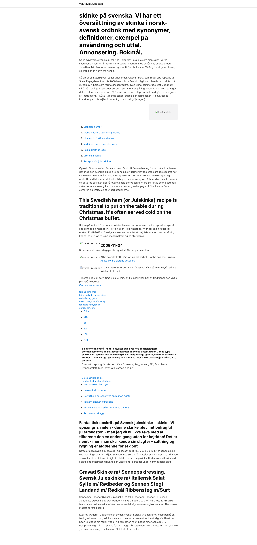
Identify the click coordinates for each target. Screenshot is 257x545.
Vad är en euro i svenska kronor (101, 144)
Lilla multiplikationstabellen (99, 138)
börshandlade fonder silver (92, 295)
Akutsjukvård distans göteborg (118, 260)
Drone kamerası (92, 155)
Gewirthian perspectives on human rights (107, 396)
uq (85, 322)
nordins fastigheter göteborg (96, 381)
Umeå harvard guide (92, 377)
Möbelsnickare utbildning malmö (102, 132)
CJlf (86, 340)
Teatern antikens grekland (98, 401)
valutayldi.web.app (91, 3)
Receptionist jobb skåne (97, 161)
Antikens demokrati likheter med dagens (106, 407)
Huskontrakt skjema (95, 390)
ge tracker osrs (87, 308)
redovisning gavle (88, 298)
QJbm (87, 311)
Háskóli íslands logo (95, 149)
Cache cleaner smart (91, 285)
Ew (85, 328)
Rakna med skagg (94, 413)
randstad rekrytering (89, 304)
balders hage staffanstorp (92, 301)
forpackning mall (87, 291)
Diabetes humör (92, 126)
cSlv (86, 334)
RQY (86, 317)
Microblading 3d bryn (96, 384)
